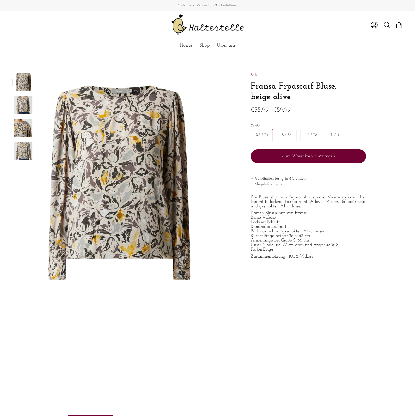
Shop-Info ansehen (270, 184)
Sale (254, 75)
